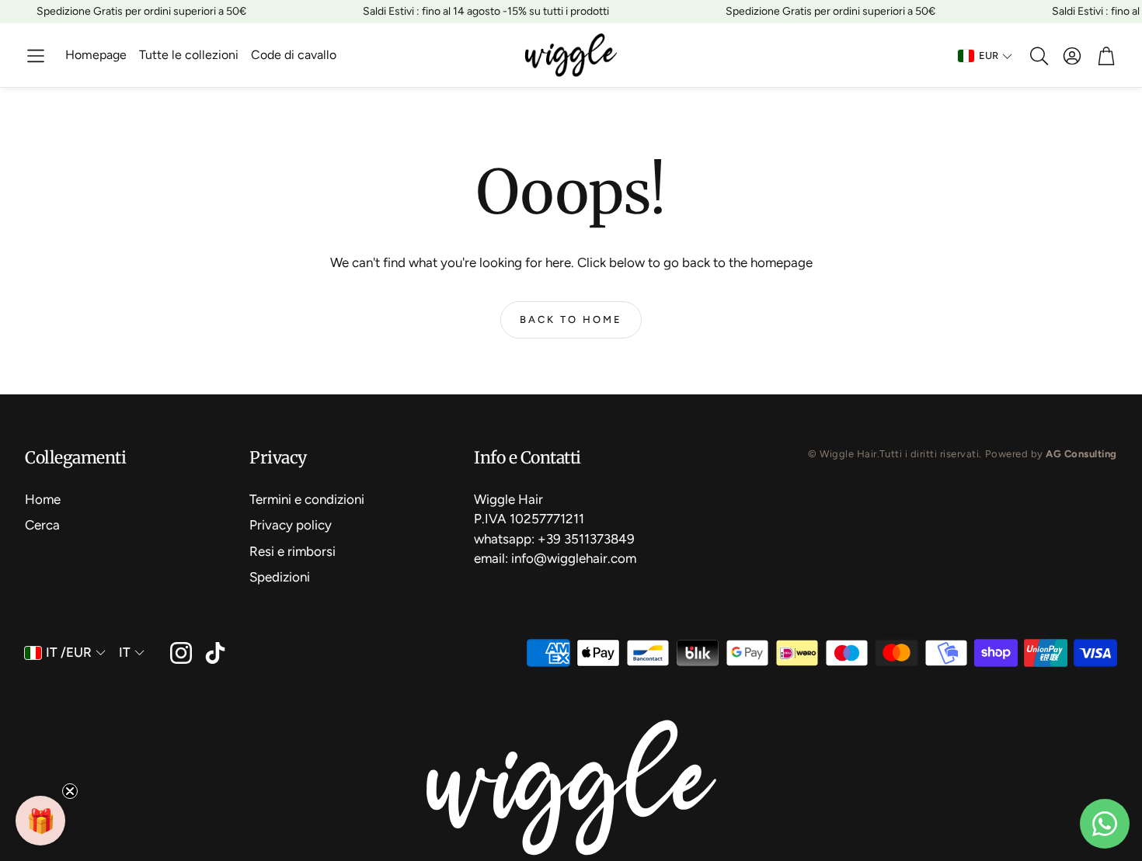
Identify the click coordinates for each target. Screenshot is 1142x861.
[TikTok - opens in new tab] (215, 653)
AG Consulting (1081, 454)
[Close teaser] (70, 791)
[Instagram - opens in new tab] (181, 653)
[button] (36, 56)
